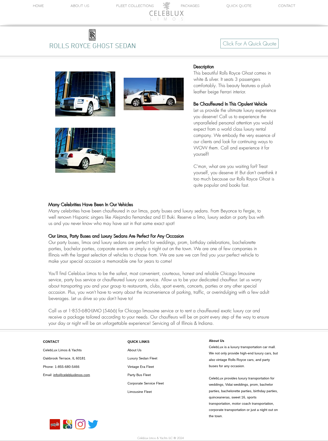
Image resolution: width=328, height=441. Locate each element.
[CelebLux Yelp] (55, 424)
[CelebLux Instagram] (80, 424)
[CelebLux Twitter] (93, 424)
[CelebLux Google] (67, 424)
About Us (216, 341)
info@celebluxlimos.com (71, 375)
